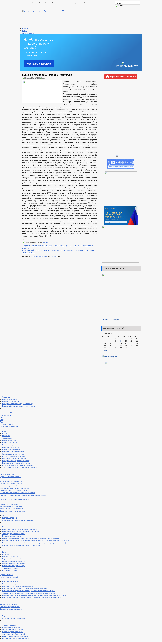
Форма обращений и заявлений (13, 634)
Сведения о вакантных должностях (12, 511)
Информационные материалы (11, 481)
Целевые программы (9, 445)
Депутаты (5, 515)
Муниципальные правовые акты (13, 584)
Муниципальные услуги (10, 581)
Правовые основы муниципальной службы (17, 586)
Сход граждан (7, 438)
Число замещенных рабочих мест (12, 486)
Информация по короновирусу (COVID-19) (17, 404)
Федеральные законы (10, 568)
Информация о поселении (11, 401)
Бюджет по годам (8, 616)
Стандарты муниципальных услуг (12, 609)
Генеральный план (7, 474)
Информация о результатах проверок (15, 461)
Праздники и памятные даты (10, 426)
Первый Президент (7, 424)
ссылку (53, 256)
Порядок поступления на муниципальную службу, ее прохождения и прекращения (32, 597)
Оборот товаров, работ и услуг (11, 483)
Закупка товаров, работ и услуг (13, 454)
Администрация (28, 33)
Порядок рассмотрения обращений (15, 636)
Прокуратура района (9, 399)
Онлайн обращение (52, 3)
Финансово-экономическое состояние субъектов (17, 493)
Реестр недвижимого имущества (14, 456)
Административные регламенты (14, 563)
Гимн (2, 422)
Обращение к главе (9, 625)
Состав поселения (9, 440)
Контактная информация (72, 3)
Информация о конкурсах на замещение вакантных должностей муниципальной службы (34, 595)
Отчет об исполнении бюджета (13, 618)
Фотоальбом (37, 3)
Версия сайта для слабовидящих (122, 76)
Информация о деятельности (13, 451)
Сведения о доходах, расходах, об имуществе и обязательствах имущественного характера (35, 540)
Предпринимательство (10, 447)
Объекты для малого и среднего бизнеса (14, 488)
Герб (1, 417)
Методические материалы (11, 536)
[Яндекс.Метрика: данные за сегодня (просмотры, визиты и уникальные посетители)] (109, 356)
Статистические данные (11, 449)
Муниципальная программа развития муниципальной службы (24, 588)
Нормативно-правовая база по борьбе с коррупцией (21, 531)
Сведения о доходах (9, 518)
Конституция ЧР (6, 415)
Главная (25, 28)
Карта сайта (88, 3)
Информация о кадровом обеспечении (16, 463)
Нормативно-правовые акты (10, 607)
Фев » (106, 350)
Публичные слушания (10, 570)
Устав (4, 552)
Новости (26, 3)
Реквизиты (6, 436)
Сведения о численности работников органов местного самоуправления (28, 593)
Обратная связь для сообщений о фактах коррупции (21, 545)
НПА (4, 527)
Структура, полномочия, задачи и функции (17, 465)
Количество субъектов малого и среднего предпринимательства (23, 495)
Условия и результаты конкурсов (11, 508)
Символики (6, 397)
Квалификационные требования (11, 506)
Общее (24, 31)
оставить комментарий (39, 256)
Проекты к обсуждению (10, 556)
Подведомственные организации (14, 458)
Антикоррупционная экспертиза (13, 534)
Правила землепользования (10, 477)
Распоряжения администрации (13, 561)
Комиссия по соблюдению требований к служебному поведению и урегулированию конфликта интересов (40, 543)
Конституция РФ (6, 413)
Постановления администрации (13, 565)
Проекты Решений (6, 575)
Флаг (1, 420)
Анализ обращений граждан (12, 629)
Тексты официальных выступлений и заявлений (19, 467)
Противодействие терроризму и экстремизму (18, 406)
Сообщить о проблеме (39, 64)
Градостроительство (9, 442)
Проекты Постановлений (9, 577)
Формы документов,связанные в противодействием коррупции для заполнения (31, 538)
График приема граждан (11, 627)
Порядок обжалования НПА (12, 559)
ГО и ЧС (5, 433)
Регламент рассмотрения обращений (15, 638)
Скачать (105, 319)
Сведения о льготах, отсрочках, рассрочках (15, 490)
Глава (4, 431)
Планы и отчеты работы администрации (14, 499)
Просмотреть (115, 319)
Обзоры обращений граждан (12, 632)
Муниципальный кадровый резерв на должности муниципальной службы (28, 591)
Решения (5, 554)
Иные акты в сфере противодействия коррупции (19, 529)
